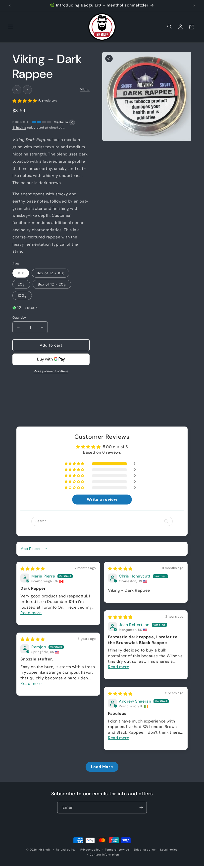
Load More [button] (102, 766)
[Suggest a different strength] (72, 122)
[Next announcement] (194, 5)
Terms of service (117, 849)
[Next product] (27, 89)
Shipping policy (145, 849)
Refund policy (66, 849)
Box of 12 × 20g (52, 284)
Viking (85, 89)
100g (22, 295)
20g (21, 284)
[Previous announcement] (9, 5)
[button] (10, 26)
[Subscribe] (141, 807)
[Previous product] (16, 89)
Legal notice (168, 849)
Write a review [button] (102, 499)
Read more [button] (31, 612)
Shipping (19, 128)
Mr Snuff (45, 849)
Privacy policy (90, 849)
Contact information (104, 854)
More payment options (51, 371)
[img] (32, 568)
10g (21, 273)
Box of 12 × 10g (50, 273)
